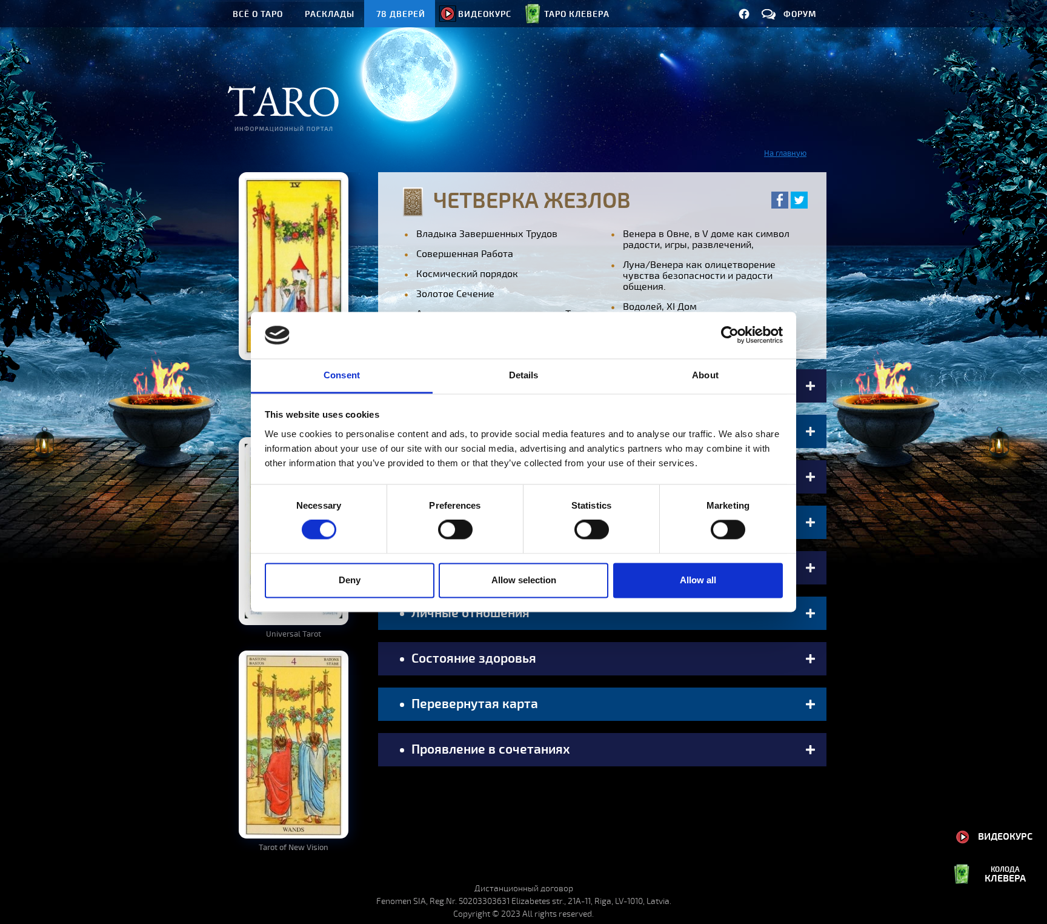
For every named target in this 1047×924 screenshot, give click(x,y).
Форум (800, 14)
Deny (350, 580)
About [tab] (705, 375)
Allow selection (523, 580)
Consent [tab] (342, 375)
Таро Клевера (577, 14)
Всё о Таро (258, 14)
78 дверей (400, 14)
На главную (785, 153)
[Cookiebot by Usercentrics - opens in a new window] (730, 335)
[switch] (455, 530)
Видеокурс (484, 14)
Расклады (329, 14)
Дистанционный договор (523, 888)
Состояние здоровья (472, 658)
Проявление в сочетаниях (489, 749)
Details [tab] (524, 375)
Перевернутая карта (473, 704)
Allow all (698, 580)
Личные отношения (469, 613)
